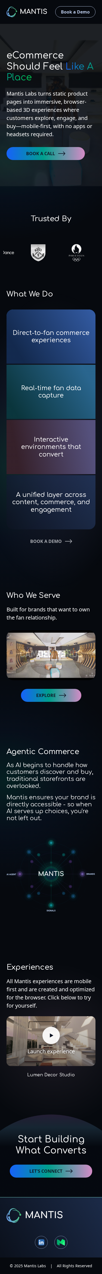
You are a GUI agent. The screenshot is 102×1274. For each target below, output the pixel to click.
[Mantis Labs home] (51, 1215)
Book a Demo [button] (75, 12)
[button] (46, 153)
